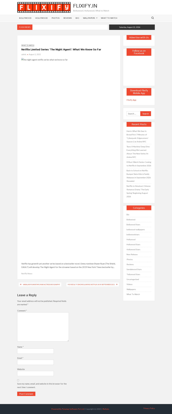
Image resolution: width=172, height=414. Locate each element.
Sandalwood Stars (134, 269)
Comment (22, 310)
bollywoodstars (133, 234)
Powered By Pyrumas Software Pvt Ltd (67, 409)
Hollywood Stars (133, 244)
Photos (56, 18)
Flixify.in (85, 6)
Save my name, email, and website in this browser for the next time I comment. (42, 385)
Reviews (67, 18)
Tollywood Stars (133, 274)
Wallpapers (89, 18)
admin (23, 54)
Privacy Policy (149, 408)
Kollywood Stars (133, 249)
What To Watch (109, 18)
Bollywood (25, 18)
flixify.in (106, 409)
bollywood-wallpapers (136, 229)
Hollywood (41, 18)
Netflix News (26, 273)
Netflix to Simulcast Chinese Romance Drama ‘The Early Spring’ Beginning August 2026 (138, 191)
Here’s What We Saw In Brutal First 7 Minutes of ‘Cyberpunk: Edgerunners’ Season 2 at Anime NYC (137, 136)
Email (20, 358)
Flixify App (131, 100)
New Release (132, 254)
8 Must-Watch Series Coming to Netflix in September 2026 (139, 164)
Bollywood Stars (133, 224)
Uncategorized (133, 279)
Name (20, 347)
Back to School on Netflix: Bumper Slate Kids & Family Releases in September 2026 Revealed (139, 175)
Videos (129, 284)
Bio (77, 18)
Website (21, 369)
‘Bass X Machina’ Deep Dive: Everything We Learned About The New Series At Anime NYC (138, 151)
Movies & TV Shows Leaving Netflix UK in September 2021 (91, 284)
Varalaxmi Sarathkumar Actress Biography (41, 284)
